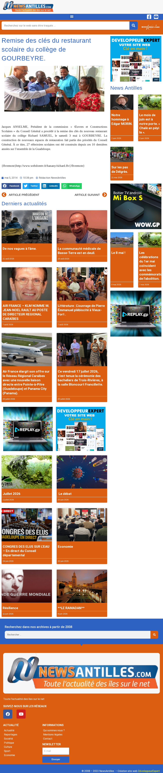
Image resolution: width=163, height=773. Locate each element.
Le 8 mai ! (118, 253)
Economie (65, 546)
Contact (47, 738)
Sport (7, 751)
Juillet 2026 (11, 494)
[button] (71, 16)
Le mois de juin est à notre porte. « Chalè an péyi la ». (149, 123)
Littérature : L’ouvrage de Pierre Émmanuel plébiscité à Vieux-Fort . (81, 310)
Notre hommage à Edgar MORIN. (121, 119)
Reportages (10, 734)
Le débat (64, 494)
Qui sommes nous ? (54, 730)
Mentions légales (52, 734)
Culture (8, 746)
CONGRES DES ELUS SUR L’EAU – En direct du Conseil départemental (26, 551)
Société (8, 738)
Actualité (9, 730)
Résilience (10, 608)
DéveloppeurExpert (149, 771)
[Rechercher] (133, 25)
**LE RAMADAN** (71, 608)
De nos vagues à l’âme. (19, 249)
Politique (9, 742)
